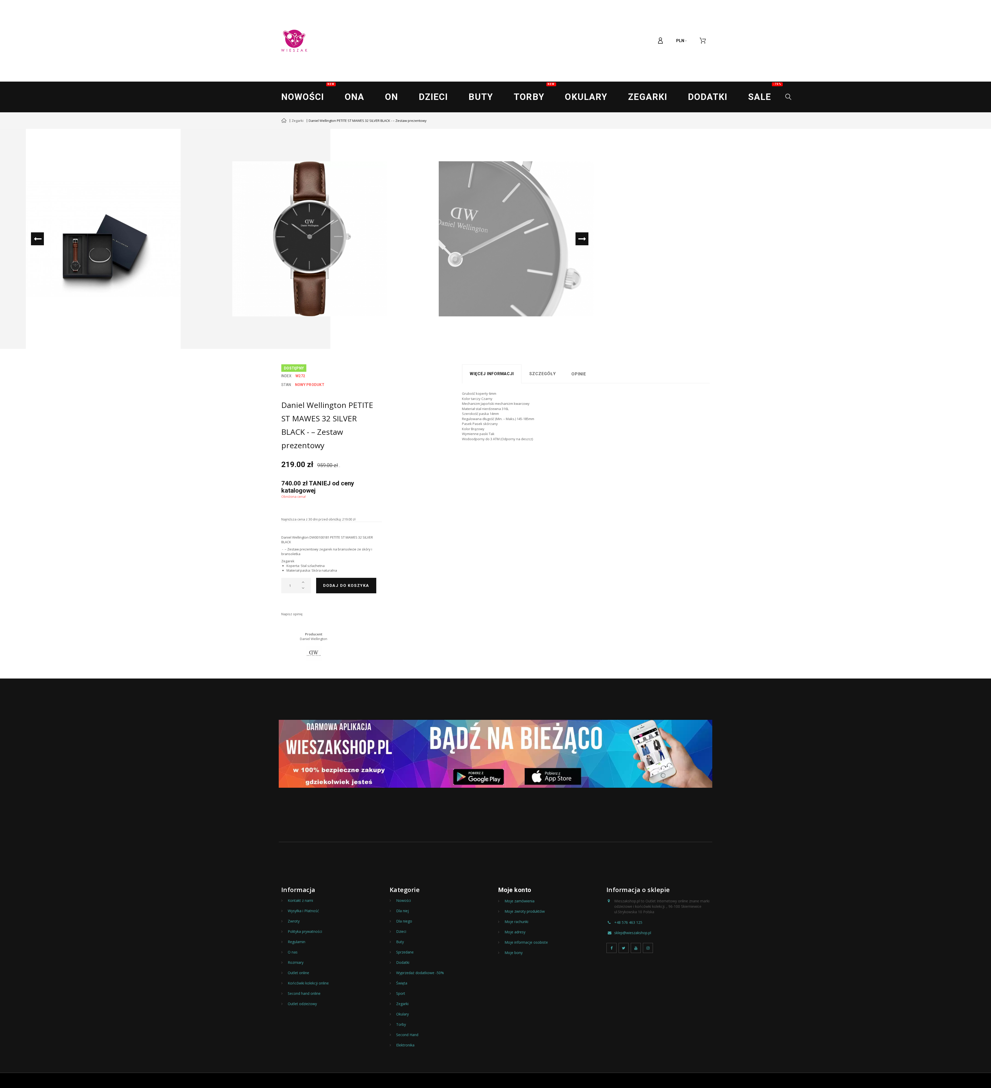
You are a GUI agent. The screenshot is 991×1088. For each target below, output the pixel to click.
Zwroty (294, 921)
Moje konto (514, 890)
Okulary (586, 97)
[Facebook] (611, 948)
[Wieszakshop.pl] (294, 41)
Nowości (307, 92)
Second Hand (407, 1034)
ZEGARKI (647, 97)
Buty (481, 97)
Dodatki (708, 97)
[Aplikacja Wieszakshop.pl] (495, 754)
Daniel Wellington (313, 638)
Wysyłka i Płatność (303, 911)
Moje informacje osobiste (526, 942)
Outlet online (298, 973)
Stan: (286, 385)
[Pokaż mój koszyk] (703, 40)
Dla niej (402, 911)
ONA (354, 97)
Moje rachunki (516, 921)
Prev (37, 238)
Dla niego (404, 921)
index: (286, 376)
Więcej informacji (492, 373)
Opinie (578, 374)
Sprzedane (405, 952)
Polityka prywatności (305, 931)
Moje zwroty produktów (525, 911)
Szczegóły (542, 373)
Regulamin (296, 942)
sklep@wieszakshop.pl (632, 933)
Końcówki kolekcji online (308, 983)
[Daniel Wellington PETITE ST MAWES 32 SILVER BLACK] (103, 239)
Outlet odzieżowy (302, 1004)
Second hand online (304, 993)
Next (582, 238)
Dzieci (433, 97)
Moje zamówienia (519, 901)
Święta (401, 983)
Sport (400, 993)
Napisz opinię (291, 614)
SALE (764, 92)
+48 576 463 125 (628, 922)
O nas (293, 952)
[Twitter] (624, 948)
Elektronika (405, 1045)
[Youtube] (636, 948)
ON (391, 97)
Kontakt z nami (300, 900)
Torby (534, 92)
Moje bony (514, 952)
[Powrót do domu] (283, 121)
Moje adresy (515, 932)
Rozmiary (295, 962)
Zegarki (297, 120)
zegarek (325, 549)
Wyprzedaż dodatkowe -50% (420, 973)
